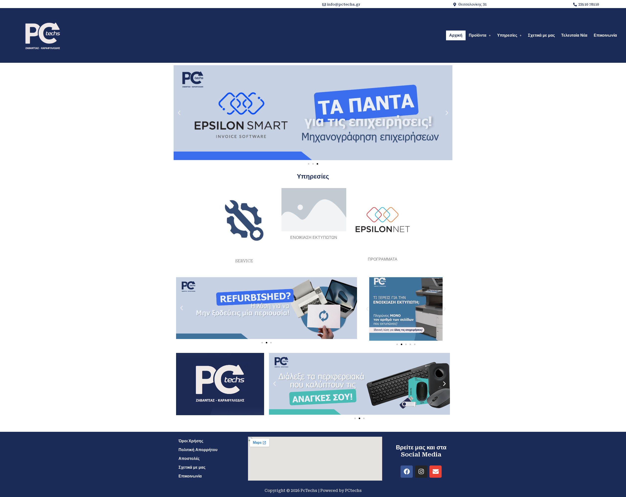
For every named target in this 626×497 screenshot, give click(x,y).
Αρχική (455, 35)
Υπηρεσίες (507, 35)
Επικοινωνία (605, 35)
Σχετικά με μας (541, 35)
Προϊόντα (477, 35)
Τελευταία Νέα (574, 35)
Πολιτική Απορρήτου (198, 449)
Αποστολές (189, 458)
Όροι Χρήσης (191, 441)
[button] (480, 35)
